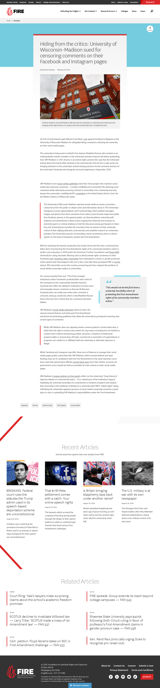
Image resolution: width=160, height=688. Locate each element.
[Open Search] (152, 11)
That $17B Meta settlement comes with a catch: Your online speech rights (59, 496)
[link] (16, 11)
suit (85, 139)
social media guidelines (67, 183)
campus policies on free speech (66, 376)
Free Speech (61, 405)
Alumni (35, 405)
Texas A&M (114, 252)
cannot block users (81, 362)
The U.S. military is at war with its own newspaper (135, 494)
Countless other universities (66, 258)
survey (117, 262)
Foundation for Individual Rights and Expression (67, 664)
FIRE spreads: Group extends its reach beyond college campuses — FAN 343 (121, 598)
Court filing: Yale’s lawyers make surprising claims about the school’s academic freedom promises (41, 599)
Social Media (75, 405)
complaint (80, 193)
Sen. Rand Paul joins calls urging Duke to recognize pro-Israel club (118, 641)
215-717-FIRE (59, 673)
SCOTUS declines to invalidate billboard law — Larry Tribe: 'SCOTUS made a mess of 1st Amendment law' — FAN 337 (40, 620)
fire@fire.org (46, 673)
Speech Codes (47, 405)
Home (8, 21)
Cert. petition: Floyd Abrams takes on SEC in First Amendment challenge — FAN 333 (40, 643)
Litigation (24, 405)
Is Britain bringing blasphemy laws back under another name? (98, 494)
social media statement (63, 309)
